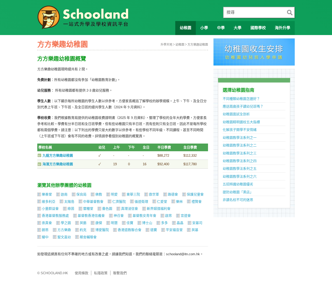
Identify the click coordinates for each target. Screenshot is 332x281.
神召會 (119, 215)
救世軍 (154, 194)
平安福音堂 (174, 230)
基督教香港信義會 (91, 215)
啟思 (168, 215)
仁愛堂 (162, 201)
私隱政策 (101, 273)
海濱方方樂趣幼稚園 (57, 164)
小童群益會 (50, 208)
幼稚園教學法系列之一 (240, 137)
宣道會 (186, 215)
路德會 (173, 194)
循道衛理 (141, 201)
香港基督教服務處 (55, 215)
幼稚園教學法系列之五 (240, 168)
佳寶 (129, 223)
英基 (195, 230)
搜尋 (231, 12)
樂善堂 (47, 194)
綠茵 (71, 208)
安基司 (197, 223)
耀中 (45, 237)
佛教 (98, 194)
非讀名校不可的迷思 (238, 200)
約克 (83, 230)
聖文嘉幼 (64, 237)
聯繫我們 (120, 273)
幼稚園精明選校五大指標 (241, 122)
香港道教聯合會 (129, 230)
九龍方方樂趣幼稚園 (57, 155)
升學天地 (166, 44)
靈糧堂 (88, 208)
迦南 (64, 194)
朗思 (45, 230)
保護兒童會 (195, 194)
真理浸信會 (129, 208)
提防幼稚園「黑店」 (238, 192)
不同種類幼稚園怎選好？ (241, 99)
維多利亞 (48, 201)
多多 (164, 223)
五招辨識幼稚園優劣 (238, 184)
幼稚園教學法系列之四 (240, 161)
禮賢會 (197, 201)
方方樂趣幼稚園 (197, 44)
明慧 (114, 223)
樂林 (179, 201)
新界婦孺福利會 (159, 208)
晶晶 (180, 223)
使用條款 (81, 273)
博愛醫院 (102, 230)
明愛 (114, 194)
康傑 (98, 223)
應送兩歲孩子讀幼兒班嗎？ (243, 106)
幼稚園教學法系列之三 (240, 153)
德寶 (153, 230)
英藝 (83, 223)
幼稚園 (179, 44)
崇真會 (47, 223)
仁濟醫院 (119, 201)
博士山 (147, 223)
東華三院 (133, 194)
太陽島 (69, 201)
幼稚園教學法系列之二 (240, 145)
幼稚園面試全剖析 (236, 114)
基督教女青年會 (144, 215)
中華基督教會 (93, 201)
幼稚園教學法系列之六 (240, 176)
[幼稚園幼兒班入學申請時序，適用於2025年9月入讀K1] (254, 53)
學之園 (66, 223)
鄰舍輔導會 (88, 237)
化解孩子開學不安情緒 (240, 130)
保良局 (81, 194)
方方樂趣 (64, 230)
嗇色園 (107, 208)
